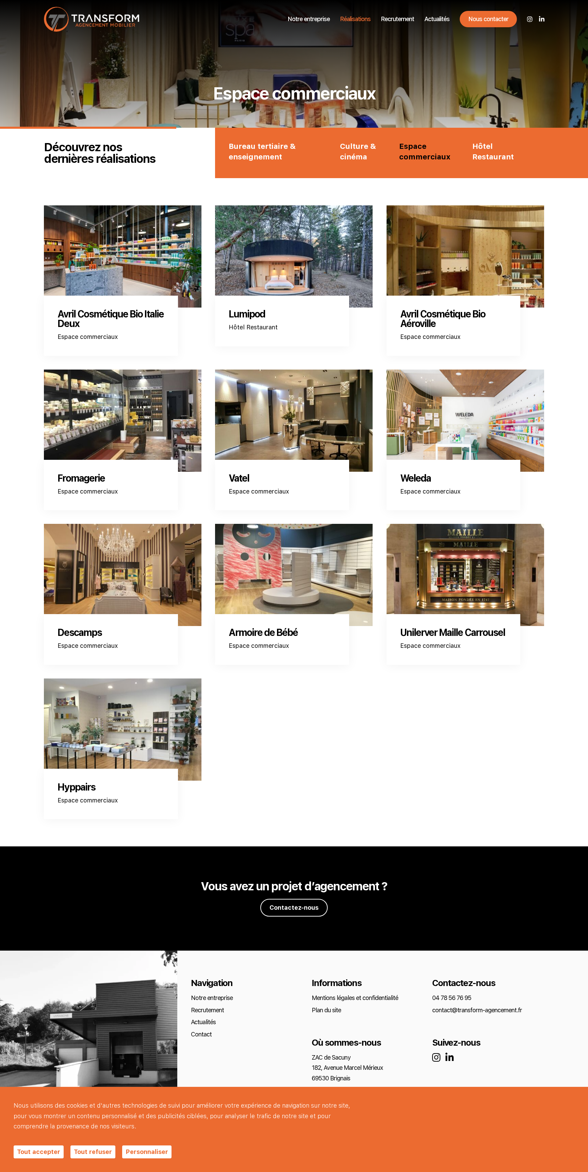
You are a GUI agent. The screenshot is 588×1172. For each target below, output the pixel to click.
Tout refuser (93, 1152)
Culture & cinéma (358, 151)
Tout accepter (38, 1152)
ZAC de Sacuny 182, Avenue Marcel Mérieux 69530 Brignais (347, 1068)
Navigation (211, 983)
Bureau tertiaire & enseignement (262, 151)
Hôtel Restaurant (493, 151)
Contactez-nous (294, 907)
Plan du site (326, 1010)
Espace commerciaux (425, 151)
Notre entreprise (309, 19)
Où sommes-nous (346, 1042)
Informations (336, 983)
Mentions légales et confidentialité (355, 998)
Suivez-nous (456, 1042)
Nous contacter (488, 19)
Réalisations (355, 19)
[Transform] (91, 19)
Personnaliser (147, 1152)
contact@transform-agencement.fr (477, 1010)
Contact (201, 1034)
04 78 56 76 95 (451, 998)
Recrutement (397, 19)
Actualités (437, 19)
